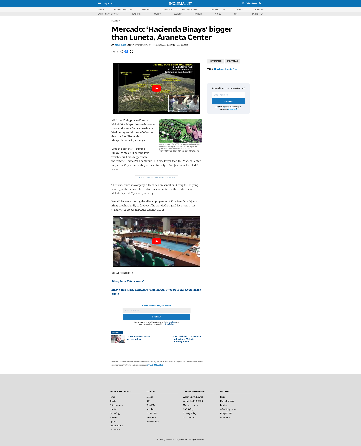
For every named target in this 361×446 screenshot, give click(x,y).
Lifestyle (113, 409)
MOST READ (232, 61)
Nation (115, 20)
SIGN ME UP (156, 317)
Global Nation (116, 425)
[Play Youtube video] (156, 88)
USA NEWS (115, 429)
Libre (222, 397)
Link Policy (188, 409)
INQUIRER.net (159, 45)
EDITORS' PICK (216, 61)
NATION (198, 14)
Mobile (150, 397)
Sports (113, 401)
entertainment (191, 9)
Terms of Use (171, 322)
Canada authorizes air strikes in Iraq (138, 337)
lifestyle (167, 9)
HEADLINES (136, 14)
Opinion (113, 421)
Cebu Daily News (228, 409)
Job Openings (153, 421)
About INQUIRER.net (193, 397)
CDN (236, 14)
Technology (115, 413)
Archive (150, 409)
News (101, 9)
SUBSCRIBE (228, 101)
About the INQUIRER (193, 401)
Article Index (189, 417)
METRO (157, 14)
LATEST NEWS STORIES (108, 14)
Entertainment (116, 405)
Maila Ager (120, 44)
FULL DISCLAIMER (155, 365)
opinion (258, 9)
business (147, 9)
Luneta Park (231, 69)
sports (239, 9)
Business (114, 417)
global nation (123, 9)
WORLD (217, 14)
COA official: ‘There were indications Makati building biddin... (187, 339)
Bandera (224, 405)
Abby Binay (219, 69)
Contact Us (152, 413)
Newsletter (152, 417)
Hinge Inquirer (227, 401)
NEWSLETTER (257, 14)
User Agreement (190, 405)
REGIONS (178, 14)
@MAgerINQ (144, 44)
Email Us (151, 405)
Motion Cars (226, 417)
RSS (148, 401)
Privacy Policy (169, 324)
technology (218, 9)
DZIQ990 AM (226, 413)
